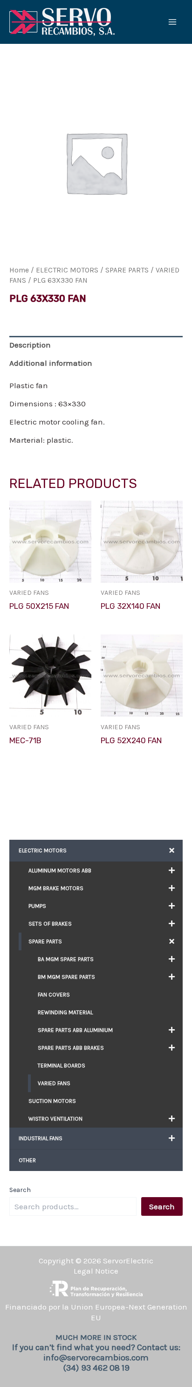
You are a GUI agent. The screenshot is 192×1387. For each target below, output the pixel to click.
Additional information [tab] (50, 363)
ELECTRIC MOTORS (67, 270)
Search (20, 1190)
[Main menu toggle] (172, 22)
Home (19, 270)
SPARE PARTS (127, 270)
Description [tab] (30, 344)
